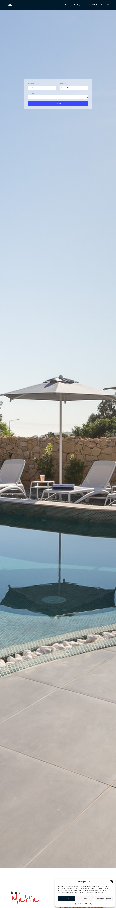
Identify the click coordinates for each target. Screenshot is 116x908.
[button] (111, 882)
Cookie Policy (79, 904)
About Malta (93, 5)
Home (67, 5)
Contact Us (105, 5)
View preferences (104, 899)
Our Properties (79, 5)
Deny (85, 899)
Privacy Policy (89, 904)
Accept (66, 899)
